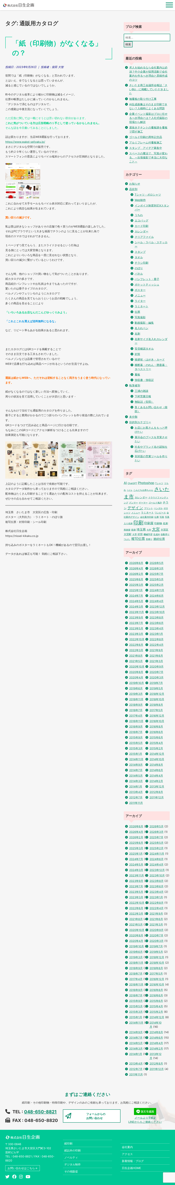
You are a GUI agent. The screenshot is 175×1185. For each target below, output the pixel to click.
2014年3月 (136, 781)
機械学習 (148, 534)
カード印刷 (141, 226)
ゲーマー (143, 502)
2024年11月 (157, 590)
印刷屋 (148, 523)
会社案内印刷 (146, 517)
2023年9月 (136, 617)
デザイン (135, 507)
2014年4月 (156, 775)
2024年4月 (157, 601)
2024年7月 (136, 595)
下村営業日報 (143, 396)
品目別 (133, 189)
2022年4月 (157, 644)
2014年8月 (156, 764)
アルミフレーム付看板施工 (145, 142)
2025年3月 (136, 584)
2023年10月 (157, 612)
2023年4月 (157, 628)
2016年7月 (136, 732)
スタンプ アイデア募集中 (145, 148)
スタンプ (140, 252)
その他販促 (71, 1171)
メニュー (140, 295)
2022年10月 (136, 639)
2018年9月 (136, 704)
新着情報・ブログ (133, 1161)
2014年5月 (136, 775)
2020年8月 (136, 672)
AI (125, 483)
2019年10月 (136, 683)
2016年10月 (157, 721)
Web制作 (140, 200)
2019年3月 (136, 693)
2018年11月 (136, 699)
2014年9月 (136, 764)
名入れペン (141, 328)
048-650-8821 (40, 1111)
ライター (140, 301)
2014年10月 (157, 759)
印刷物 (158, 523)
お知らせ (134, 183)
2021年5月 (136, 661)
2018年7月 (136, 710)
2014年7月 (136, 770)
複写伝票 (138, 539)
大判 (149, 529)
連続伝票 (159, 539)
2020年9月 (157, 666)
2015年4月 (156, 743)
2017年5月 (156, 710)
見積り (149, 539)
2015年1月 (135, 753)
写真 (162, 517)
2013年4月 (136, 792)
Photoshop (146, 483)
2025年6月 (136, 579)
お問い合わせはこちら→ (22, 1168)
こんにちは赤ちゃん (143, 490)
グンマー (133, 502)
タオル (139, 257)
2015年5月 (136, 743)
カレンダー (141, 231)
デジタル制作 (72, 1164)
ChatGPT (132, 483)
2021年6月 (156, 655)
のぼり (139, 268)
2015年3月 (136, 748)
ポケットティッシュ (147, 284)
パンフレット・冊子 (147, 279)
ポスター (140, 290)
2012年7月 (136, 797)
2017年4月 (136, 715)
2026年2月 (136, 574)
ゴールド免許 (155, 502)
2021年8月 (136, 655)
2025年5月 (157, 579)
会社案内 (127, 1147)
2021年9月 (156, 650)
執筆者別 (134, 385)
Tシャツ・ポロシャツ (148, 194)
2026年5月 (157, 563)
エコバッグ (141, 220)
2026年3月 (157, 568)
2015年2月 (156, 748)
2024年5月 (136, 601)
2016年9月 (136, 726)
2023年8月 (157, 617)
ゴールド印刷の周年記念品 (145, 137)
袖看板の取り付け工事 (143, 99)
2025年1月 (136, 590)
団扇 (133, 529)
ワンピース (160, 512)
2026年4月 (136, 568)
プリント (148, 508)
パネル (139, 273)
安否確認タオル (144, 348)
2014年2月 (156, 781)
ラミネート (141, 306)
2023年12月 (157, 606)
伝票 (137, 312)
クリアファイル (144, 237)
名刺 (137, 333)
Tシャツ (159, 483)
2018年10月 (157, 699)
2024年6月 (157, 595)
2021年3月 (156, 661)
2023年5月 (136, 628)
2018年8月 (156, 704)
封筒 (137, 354)
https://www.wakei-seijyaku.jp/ (25, 141)
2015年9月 (136, 737)
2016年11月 (136, 721)
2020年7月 (156, 672)
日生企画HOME (131, 1168)
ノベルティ (71, 1157)
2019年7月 (156, 683)
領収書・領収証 (144, 380)
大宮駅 (127, 534)
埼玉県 (141, 529)
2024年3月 (136, 606)
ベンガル (158, 508)
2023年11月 (136, 612)
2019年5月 (156, 688)
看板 (137, 374)
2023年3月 (136, 634)
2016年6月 (156, 732)
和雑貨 (127, 529)
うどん (129, 490)
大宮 (156, 529)
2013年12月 (157, 786)
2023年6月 (157, 623)
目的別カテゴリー (140, 422)
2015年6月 (156, 737)
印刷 (138, 522)
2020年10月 (136, 666)
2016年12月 (157, 715)
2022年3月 (136, 650)
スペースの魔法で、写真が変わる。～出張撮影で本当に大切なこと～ (148, 157)
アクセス (127, 1154)
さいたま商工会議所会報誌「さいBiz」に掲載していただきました (149, 89)
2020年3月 (157, 677)
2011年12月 (157, 797)
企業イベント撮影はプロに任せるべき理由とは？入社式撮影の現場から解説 (148, 118)
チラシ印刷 (141, 262)
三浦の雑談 (141, 391)
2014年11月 (136, 759)
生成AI (156, 534)
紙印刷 (68, 1143)
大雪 (134, 534)
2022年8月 (157, 639)
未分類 (133, 416)
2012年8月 (156, 792)
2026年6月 (136, 563)
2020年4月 (136, 677)
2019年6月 (136, 688)
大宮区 (164, 529)
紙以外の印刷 (72, 1150)
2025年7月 (156, 574)
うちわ (139, 215)
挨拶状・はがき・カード (150, 359)
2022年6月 (136, 644)
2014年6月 (156, 770)
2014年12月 (157, 753)
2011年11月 (136, 803)
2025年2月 (157, 584)
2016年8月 (156, 726)
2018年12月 (157, 693)
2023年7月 (136, 623)
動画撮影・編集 (144, 322)
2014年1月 (135, 786)
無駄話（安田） (144, 401)
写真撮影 (140, 317)
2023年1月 (156, 634)
